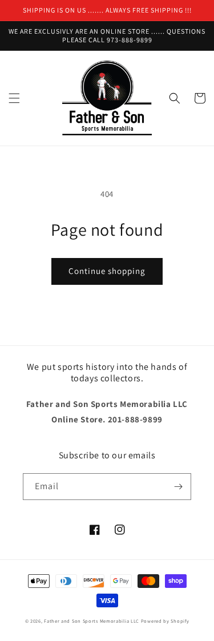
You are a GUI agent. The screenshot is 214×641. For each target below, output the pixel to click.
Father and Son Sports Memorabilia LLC (91, 621)
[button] (14, 98)
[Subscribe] (178, 486)
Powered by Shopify (165, 621)
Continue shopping (107, 270)
